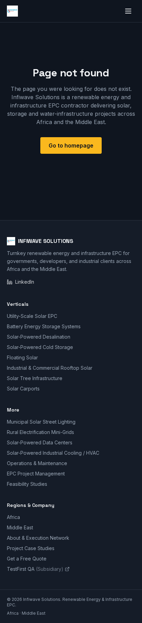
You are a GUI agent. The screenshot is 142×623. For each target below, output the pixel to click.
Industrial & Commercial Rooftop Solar (49, 368)
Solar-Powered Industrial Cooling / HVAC (53, 453)
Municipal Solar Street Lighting (41, 422)
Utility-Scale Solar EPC (32, 316)
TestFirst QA (35, 569)
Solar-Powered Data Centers (39, 442)
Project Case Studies (30, 548)
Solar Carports (23, 388)
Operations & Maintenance (37, 463)
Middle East (20, 527)
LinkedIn (24, 282)
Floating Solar (22, 357)
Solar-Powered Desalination (38, 337)
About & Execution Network (38, 538)
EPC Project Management (36, 473)
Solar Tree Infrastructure (34, 378)
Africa (13, 517)
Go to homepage (71, 145)
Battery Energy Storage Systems (44, 326)
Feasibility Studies (27, 484)
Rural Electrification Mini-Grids (40, 432)
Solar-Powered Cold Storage (40, 347)
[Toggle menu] (128, 11)
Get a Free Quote (27, 558)
